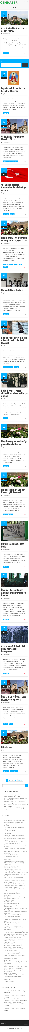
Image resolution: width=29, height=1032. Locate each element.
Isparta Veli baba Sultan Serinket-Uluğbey (13, 89)
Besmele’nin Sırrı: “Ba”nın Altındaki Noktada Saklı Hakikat (14, 340)
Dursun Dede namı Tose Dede (12, 545)
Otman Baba (7, 960)
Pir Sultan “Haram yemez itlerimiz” (12, 926)
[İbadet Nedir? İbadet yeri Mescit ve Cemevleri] (14, 687)
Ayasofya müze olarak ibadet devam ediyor (15, 897)
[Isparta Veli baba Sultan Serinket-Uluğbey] (14, 78)
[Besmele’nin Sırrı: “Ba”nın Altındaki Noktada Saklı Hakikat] (14, 328)
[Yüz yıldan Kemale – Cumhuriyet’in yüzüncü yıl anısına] (14, 175)
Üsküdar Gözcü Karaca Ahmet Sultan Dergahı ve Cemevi (14, 592)
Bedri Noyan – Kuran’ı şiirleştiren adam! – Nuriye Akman (14, 393)
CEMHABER (5, 1023)
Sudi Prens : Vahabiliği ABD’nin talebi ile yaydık (16, 934)
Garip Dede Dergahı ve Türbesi (12, 916)
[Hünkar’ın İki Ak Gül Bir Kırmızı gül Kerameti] (14, 479)
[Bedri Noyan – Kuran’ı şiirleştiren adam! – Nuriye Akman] (14, 380)
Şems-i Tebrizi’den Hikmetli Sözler (12, 869)
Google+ (20, 24)
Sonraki (20, 780)
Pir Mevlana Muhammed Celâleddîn (13, 879)
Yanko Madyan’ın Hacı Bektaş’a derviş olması (15, 966)
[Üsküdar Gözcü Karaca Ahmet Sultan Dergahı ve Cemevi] (14, 580)
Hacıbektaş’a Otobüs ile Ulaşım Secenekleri (15, 939)
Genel (12, 214)
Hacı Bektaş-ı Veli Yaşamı (10, 950)
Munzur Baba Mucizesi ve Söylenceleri (14, 884)
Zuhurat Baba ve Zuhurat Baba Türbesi (14, 861)
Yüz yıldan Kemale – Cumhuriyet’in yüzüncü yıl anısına (14, 187)
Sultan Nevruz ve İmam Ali (10, 973)
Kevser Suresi (7, 895)
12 (15, 780)
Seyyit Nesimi (7, 963)
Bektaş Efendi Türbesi (9, 940)
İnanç (5, 161)
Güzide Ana (6, 747)
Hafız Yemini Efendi (9, 900)
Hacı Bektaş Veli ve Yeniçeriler (11, 892)
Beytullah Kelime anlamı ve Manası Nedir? (15, 965)
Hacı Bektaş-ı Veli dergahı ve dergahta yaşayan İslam (14, 239)
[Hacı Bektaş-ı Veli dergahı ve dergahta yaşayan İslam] (14, 228)
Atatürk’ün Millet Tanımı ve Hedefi (12, 918)
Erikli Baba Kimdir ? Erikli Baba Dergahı (14, 914)
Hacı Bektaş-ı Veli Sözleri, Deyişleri (13, 945)
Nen (26, 1000)
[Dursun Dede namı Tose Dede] (14, 531)
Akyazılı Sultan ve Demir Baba (11, 898)
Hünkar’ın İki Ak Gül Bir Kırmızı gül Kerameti (13, 491)
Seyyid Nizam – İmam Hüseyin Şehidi (13, 968)
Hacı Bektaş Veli (8, 264)
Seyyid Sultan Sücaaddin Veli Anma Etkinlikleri (15, 798)
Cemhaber (7, 33)
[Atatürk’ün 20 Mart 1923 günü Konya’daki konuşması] (14, 634)
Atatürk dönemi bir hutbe (10, 958)
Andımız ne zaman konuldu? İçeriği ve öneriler (16, 961)
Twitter (7, 24)
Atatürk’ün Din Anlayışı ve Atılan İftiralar (14, 29)
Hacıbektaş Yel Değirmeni (10, 871)
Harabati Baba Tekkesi (12, 290)
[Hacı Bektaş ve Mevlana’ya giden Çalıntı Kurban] (14, 431)
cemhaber (18, 1028)
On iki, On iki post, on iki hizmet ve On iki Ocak (16, 872)
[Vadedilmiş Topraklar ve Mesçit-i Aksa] (14, 126)
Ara (2, 61)
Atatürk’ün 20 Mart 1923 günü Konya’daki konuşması (13, 648)
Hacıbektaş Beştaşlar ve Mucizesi (12, 937)
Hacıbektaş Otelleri (9, 981)
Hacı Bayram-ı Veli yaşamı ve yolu (12, 952)
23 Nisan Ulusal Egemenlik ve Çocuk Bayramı (15, 935)
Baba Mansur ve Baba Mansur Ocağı (13, 931)
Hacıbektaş (18, 264)
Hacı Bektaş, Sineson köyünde (12, 953)
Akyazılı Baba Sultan (9, 901)
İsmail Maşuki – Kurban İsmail (11, 903)
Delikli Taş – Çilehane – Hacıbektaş (13, 944)
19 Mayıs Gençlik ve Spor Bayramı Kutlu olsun (16, 932)
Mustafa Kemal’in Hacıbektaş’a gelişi (13, 877)
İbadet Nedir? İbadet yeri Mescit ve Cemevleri (13, 698)
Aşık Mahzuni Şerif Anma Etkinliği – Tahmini (15, 804)
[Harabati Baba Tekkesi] (14, 280)
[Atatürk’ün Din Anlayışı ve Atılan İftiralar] (14, 18)
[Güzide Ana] (14, 737)
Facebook (13, 24)
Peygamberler (13, 161)
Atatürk (6, 53)
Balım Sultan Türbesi (9, 942)
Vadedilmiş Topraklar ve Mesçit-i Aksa (12, 138)
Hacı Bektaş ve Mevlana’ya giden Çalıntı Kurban (14, 442)
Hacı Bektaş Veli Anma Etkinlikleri (12, 808)
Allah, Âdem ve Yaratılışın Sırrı (12, 893)
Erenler (6, 113)
